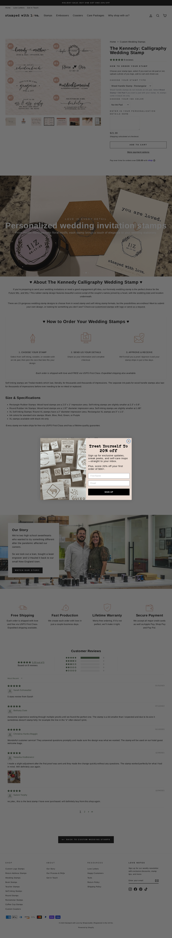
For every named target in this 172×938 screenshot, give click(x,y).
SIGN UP (109, 492)
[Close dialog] (129, 441)
